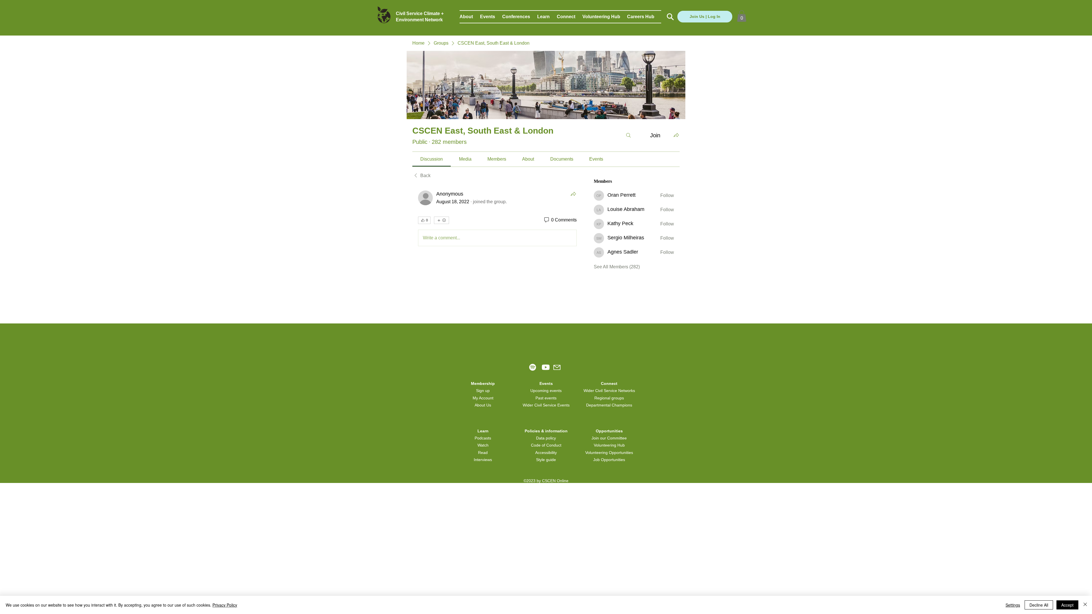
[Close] (1085, 604)
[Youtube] (545, 367)
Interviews (483, 459)
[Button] (669, 16)
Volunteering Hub (609, 445)
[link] (431, 159)
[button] (470, 16)
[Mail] (557, 367)
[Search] (628, 135)
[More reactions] (441, 220)
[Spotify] (532, 367)
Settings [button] (1013, 605)
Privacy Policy (224, 605)
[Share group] (676, 135)
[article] (497, 219)
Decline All (1038, 605)
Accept (1067, 605)
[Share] (573, 193)
